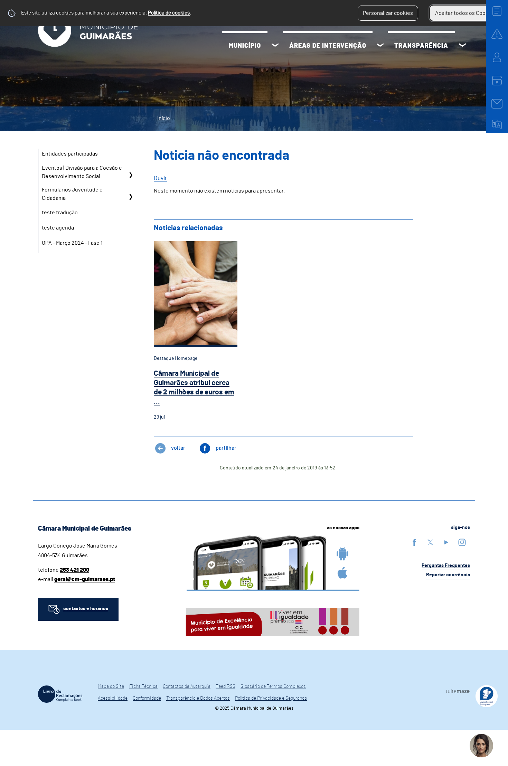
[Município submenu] (275, 46)
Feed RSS (225, 686)
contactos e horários (85, 608)
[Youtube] (446, 542)
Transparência (421, 46)
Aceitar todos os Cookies (465, 13)
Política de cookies (169, 13)
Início (163, 118)
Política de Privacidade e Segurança (271, 698)
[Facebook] (414, 542)
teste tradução (60, 212)
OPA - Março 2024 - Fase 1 (72, 243)
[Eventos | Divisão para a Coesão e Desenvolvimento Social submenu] (130, 175)
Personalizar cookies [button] (388, 13)
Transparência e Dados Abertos (198, 698)
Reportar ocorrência (448, 574)
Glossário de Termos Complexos (273, 686)
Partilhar (226, 448)
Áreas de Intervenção (327, 46)
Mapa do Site (111, 686)
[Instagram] (462, 542)
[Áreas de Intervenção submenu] (380, 46)
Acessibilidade (113, 698)
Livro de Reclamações (60, 694)
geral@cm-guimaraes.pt (84, 579)
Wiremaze (458, 691)
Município (245, 46)
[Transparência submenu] (462, 46)
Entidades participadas (70, 154)
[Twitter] (430, 542)
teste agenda (58, 228)
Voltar (178, 448)
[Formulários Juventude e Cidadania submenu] (130, 196)
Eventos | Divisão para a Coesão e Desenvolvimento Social (82, 172)
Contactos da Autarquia (186, 686)
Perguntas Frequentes (446, 565)
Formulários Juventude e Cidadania (72, 194)
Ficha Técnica (143, 686)
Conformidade (147, 698)
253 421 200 (74, 570)
